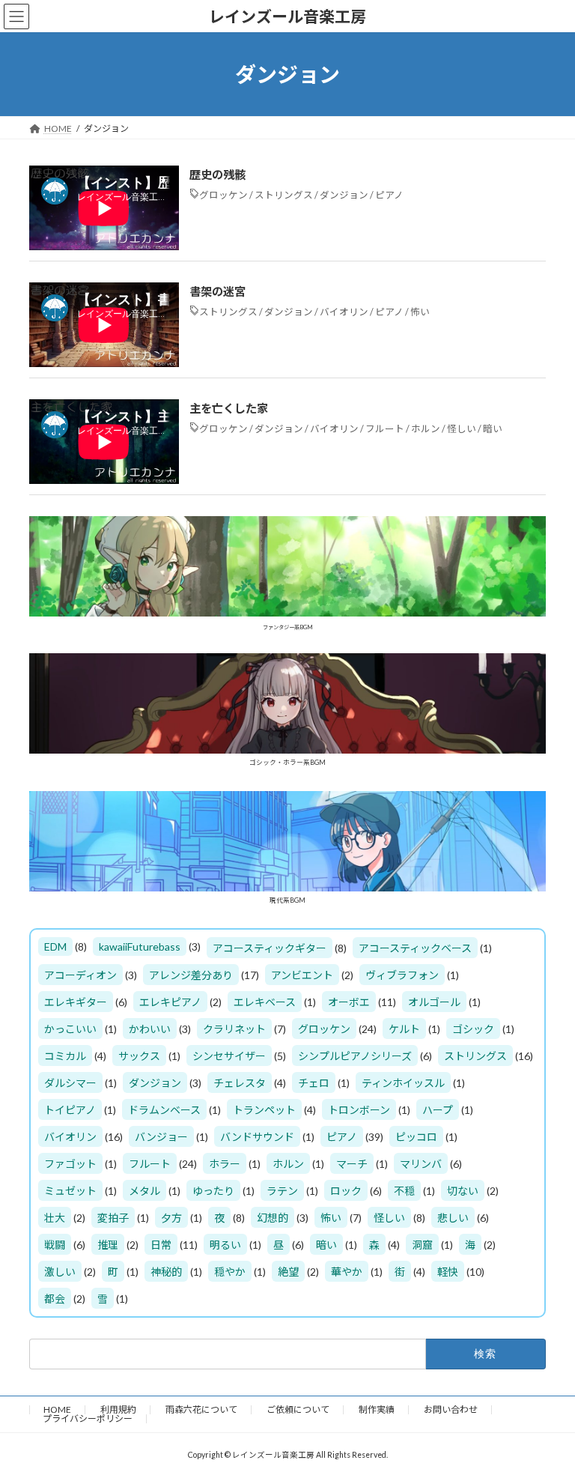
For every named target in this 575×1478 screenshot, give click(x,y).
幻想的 (272, 1218)
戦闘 (54, 1245)
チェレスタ (239, 1083)
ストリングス (284, 195)
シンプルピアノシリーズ (355, 1056)
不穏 (404, 1191)
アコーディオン (80, 975)
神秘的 (166, 1272)
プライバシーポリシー (88, 1418)
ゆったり (213, 1191)
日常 (160, 1245)
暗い (492, 428)
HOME (57, 1409)
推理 (107, 1245)
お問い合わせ (451, 1409)
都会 (54, 1299)
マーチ (352, 1164)
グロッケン (223, 195)
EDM (55, 947)
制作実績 (377, 1409)
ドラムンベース (164, 1110)
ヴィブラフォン (402, 975)
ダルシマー (70, 1083)
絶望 (288, 1272)
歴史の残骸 (217, 174)
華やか (346, 1272)
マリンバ (421, 1164)
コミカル (65, 1056)
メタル (144, 1191)
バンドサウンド (257, 1137)
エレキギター (75, 1002)
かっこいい (70, 1029)
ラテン (282, 1191)
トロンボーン (359, 1110)
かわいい (150, 1029)
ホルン (425, 428)
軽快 (447, 1272)
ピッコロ (416, 1137)
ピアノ (389, 195)
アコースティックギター (269, 948)
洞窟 (422, 1245)
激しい (60, 1272)
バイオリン (344, 312)
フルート (384, 428)
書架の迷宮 (217, 291)
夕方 (171, 1218)
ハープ (437, 1110)
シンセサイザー (229, 1056)
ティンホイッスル (403, 1083)
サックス (139, 1056)
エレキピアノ (170, 1002)
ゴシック (473, 1029)
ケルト (404, 1029)
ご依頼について (298, 1409)
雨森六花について (201, 1409)
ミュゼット (70, 1191)
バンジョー (161, 1137)
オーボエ (349, 1002)
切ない (462, 1191)
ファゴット (70, 1164)
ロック (346, 1191)
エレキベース (265, 1002)
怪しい (461, 428)
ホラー (224, 1164)
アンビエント (302, 975)
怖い (420, 312)
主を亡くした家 (228, 408)
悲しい (453, 1218)
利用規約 (118, 1409)
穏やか (230, 1272)
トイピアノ (70, 1110)
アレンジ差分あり (191, 975)
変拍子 (113, 1218)
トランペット (264, 1110)
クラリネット (234, 1029)
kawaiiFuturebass (139, 947)
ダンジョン (344, 195)
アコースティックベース (415, 948)
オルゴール (434, 1002)
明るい (225, 1245)
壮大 (54, 1218)
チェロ (313, 1083)
